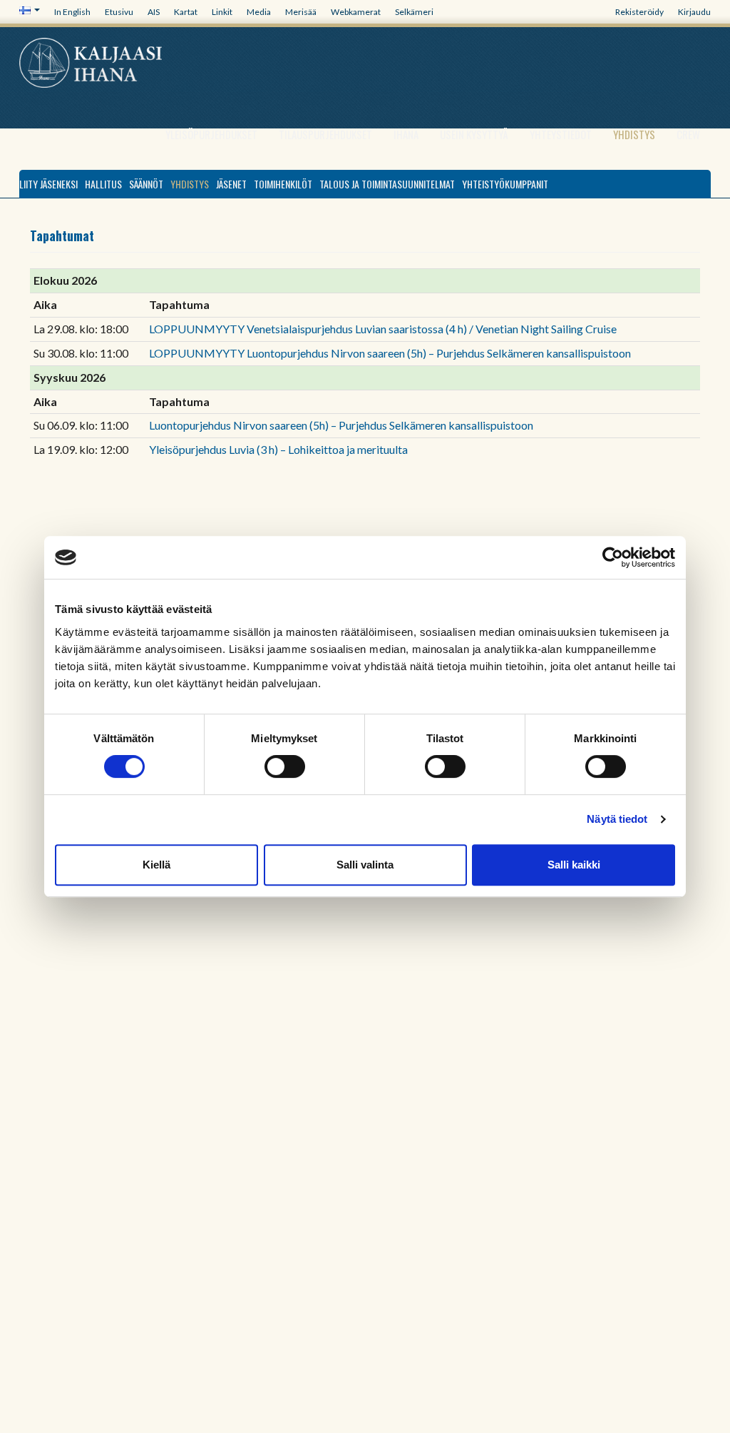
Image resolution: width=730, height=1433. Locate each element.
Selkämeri (414, 11)
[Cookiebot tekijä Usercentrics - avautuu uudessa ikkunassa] (612, 557)
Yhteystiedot (561, 134)
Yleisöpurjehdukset (211, 134)
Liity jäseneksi (48, 183)
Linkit (222, 11)
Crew (688, 134)
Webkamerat (356, 11)
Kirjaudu (694, 11)
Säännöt (146, 183)
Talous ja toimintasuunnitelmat (387, 183)
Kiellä (156, 865)
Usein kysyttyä (474, 134)
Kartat (185, 11)
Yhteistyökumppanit (505, 183)
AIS (154, 11)
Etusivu (119, 11)
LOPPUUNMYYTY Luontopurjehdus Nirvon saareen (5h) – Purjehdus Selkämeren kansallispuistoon (390, 353)
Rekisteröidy (639, 11)
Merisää (301, 11)
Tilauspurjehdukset (325, 134)
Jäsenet (231, 183)
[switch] (284, 766)
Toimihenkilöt (283, 183)
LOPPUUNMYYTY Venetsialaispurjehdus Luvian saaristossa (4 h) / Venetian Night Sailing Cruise (383, 328)
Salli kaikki (574, 865)
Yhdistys (634, 134)
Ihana (406, 134)
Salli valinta (365, 865)
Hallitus (103, 183)
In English (72, 11)
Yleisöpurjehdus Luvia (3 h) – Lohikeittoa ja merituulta (278, 449)
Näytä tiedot (617, 819)
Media (259, 11)
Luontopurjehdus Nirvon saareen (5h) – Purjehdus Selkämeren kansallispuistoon (341, 425)
